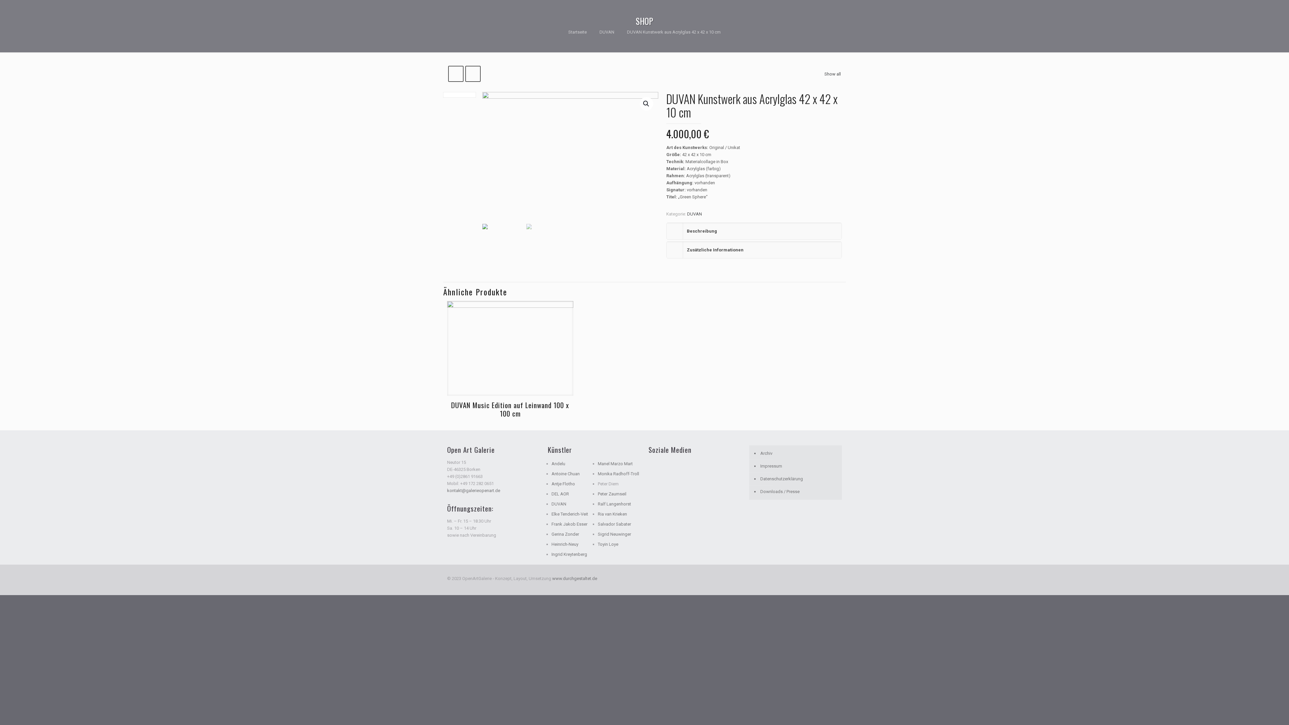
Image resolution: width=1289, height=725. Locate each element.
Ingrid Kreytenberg (569, 554)
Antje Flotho (563, 483)
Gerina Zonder (565, 534)
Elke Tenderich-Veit (570, 514)
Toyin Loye (608, 544)
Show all (832, 74)
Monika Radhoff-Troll (618, 473)
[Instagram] (831, 578)
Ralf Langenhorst (614, 503)
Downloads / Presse (780, 491)
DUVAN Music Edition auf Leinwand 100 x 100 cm (510, 409)
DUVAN (607, 32)
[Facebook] (822, 578)
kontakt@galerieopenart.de (473, 490)
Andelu (558, 463)
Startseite (577, 32)
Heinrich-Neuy (565, 544)
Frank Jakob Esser (569, 524)
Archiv (766, 453)
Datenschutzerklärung (781, 478)
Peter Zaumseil (612, 493)
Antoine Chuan (566, 473)
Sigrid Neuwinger (614, 534)
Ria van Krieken (612, 514)
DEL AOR (560, 493)
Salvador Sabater (614, 524)
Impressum (771, 466)
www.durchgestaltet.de (574, 578)
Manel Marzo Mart (615, 463)
